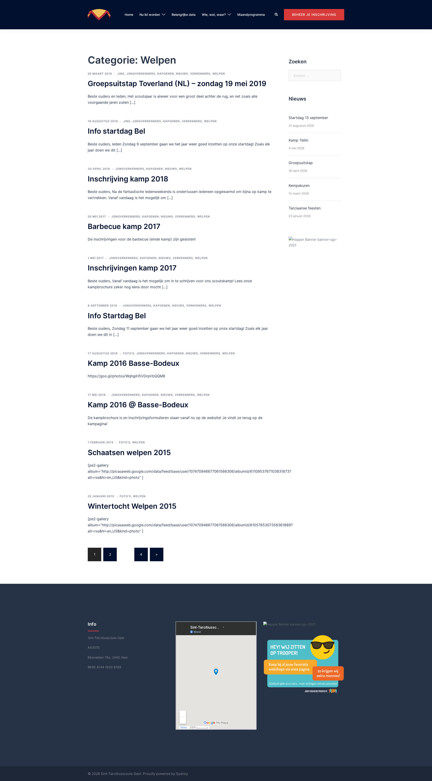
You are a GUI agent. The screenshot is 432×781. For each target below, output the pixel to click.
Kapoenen (165, 73)
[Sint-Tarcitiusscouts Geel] (99, 14)
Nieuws (182, 73)
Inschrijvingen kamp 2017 (132, 267)
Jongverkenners (140, 73)
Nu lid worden (150, 14)
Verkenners (200, 73)
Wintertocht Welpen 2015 (132, 506)
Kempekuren (299, 185)
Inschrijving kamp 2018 (128, 178)
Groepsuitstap (301, 162)
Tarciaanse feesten (305, 208)
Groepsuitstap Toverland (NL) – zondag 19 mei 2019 (177, 83)
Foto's (128, 353)
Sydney (182, 774)
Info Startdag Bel (117, 315)
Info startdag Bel (116, 131)
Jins (120, 73)
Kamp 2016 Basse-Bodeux (133, 363)
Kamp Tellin (298, 140)
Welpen (218, 73)
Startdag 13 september (308, 117)
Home (129, 14)
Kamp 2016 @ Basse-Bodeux (138, 404)
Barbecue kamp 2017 (124, 226)
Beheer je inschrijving (314, 14)
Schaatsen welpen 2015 (129, 452)
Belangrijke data (184, 14)
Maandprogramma (251, 14)
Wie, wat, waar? (214, 14)
